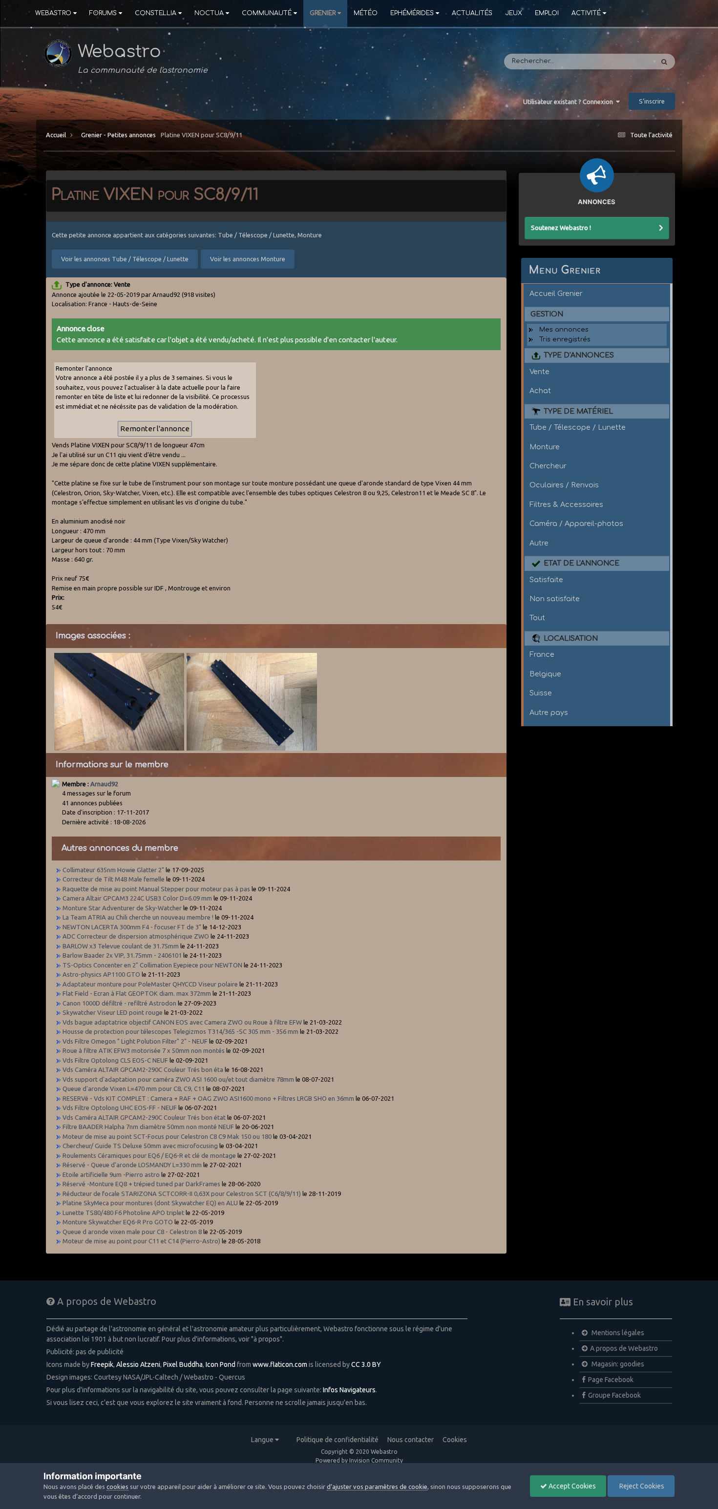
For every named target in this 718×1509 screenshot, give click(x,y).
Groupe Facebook (614, 1395)
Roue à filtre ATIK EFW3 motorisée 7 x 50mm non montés (144, 1050)
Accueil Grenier (556, 293)
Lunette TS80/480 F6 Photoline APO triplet (124, 1212)
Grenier (323, 13)
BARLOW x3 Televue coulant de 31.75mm (121, 946)
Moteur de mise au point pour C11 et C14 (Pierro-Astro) (141, 1240)
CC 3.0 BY (366, 1364)
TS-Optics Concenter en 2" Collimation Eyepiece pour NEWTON (152, 965)
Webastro (53, 13)
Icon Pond (220, 1364)
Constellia (155, 13)
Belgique (545, 674)
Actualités (472, 13)
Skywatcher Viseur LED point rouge (113, 1012)
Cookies (455, 1440)
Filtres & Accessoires (566, 504)
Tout (537, 618)
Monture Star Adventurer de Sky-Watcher (122, 907)
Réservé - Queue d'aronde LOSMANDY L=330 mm (132, 1164)
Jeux (513, 13)
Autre (539, 543)
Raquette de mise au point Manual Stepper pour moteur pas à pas (156, 888)
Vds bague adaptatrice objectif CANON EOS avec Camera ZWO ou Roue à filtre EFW (182, 1022)
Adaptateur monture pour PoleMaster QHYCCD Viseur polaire (151, 984)
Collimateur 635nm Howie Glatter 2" (113, 869)
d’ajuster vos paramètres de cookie (377, 1486)
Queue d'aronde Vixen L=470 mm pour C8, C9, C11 (134, 1088)
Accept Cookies (571, 1486)
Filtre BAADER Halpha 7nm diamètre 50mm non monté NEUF (148, 1126)
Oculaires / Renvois (564, 485)
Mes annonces (564, 329)
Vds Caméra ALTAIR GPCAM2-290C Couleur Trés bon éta (143, 1069)
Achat (540, 391)
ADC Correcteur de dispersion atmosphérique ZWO (136, 936)
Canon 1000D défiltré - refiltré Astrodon (119, 1003)
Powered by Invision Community (359, 1460)
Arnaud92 (104, 783)
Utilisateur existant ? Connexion (569, 101)
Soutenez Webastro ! (561, 227)
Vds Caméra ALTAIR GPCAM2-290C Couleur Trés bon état (144, 1117)
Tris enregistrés (565, 339)
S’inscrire (652, 101)
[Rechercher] (664, 61)
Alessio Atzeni (138, 1364)
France (541, 654)
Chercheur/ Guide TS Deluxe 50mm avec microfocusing (140, 1145)
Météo (366, 13)
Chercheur (548, 466)
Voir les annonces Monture (247, 258)
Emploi (547, 13)
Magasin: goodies (617, 1364)
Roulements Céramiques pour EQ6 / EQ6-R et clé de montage (149, 1155)
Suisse (540, 693)
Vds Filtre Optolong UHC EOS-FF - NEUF (120, 1107)
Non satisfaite (554, 599)
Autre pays (548, 712)
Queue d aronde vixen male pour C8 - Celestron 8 (132, 1231)
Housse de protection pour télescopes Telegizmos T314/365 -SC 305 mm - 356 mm (180, 1031)
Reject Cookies (641, 1486)
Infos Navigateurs (349, 1390)
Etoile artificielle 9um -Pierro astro (111, 1174)
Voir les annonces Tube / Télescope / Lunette (125, 258)
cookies (117, 1486)
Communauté (267, 13)
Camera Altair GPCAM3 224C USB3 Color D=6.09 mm (137, 898)
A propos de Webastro (624, 1348)
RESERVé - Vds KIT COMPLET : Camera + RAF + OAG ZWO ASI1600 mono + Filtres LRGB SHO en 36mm (208, 1098)
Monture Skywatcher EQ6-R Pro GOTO (118, 1221)
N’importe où (620, 61)
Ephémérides (412, 13)
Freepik (102, 1364)
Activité (586, 13)
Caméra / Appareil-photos (576, 523)
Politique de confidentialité (337, 1440)
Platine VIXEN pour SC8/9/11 (201, 134)
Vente (539, 372)
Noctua (209, 13)
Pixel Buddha (183, 1364)
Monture (544, 447)
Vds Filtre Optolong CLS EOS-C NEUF (115, 1060)
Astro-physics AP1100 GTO (101, 974)
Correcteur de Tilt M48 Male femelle (114, 879)
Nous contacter (410, 1440)
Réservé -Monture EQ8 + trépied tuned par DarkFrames (141, 1183)
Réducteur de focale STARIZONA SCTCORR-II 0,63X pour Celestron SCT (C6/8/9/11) (182, 1193)
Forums (103, 13)
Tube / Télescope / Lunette (577, 427)
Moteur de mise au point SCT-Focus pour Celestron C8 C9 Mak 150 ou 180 (167, 1136)
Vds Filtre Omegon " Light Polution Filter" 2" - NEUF (135, 1041)
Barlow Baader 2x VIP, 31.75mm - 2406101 (122, 955)
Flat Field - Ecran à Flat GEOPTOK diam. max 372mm (137, 993)
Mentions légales (617, 1333)
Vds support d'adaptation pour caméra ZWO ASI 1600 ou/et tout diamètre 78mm (178, 1079)
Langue (263, 1440)
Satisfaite (546, 580)
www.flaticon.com (280, 1364)
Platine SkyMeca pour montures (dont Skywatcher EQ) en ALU (150, 1202)
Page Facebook (611, 1379)
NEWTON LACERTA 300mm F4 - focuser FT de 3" (133, 926)
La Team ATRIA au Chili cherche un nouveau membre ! (138, 917)
